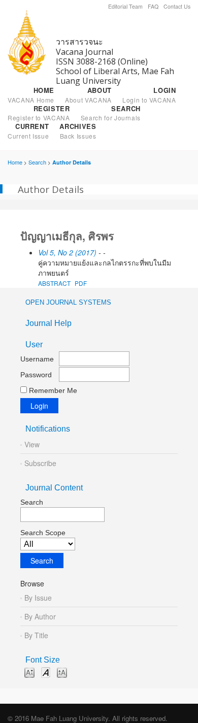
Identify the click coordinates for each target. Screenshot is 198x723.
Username (37, 359)
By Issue (38, 598)
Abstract (54, 283)
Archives (77, 131)
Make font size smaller (29, 672)
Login (149, 95)
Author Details (71, 162)
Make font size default (46, 672)
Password (36, 375)
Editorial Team (125, 6)
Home (31, 95)
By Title (36, 635)
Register (39, 113)
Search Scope (42, 533)
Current (28, 131)
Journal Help (48, 323)
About (88, 95)
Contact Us (176, 6)
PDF (81, 283)
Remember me (53, 390)
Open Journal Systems (68, 302)
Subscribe (40, 463)
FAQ (153, 6)
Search (111, 113)
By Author (40, 616)
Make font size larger (62, 672)
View (32, 444)
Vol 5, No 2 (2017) (67, 252)
